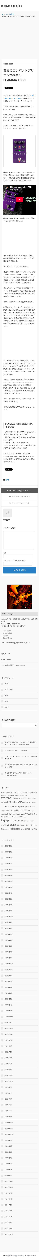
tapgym (7, 820)
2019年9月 (9, 1193)
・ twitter (4, 635)
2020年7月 (9, 1146)
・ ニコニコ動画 (6, 633)
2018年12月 (9, 1228)
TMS (6, 684)
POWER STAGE (5, 817)
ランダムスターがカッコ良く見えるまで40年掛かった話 (21, 757)
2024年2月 (9, 952)
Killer (32, 807)
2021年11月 (9, 1081)
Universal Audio (28, 821)
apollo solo (18, 792)
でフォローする (21, 497)
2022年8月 (9, 1040)
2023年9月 (9, 975)
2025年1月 (8, 911)
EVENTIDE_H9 (8, 798)
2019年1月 (8, 1222)
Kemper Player (22, 806)
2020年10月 (9, 1134)
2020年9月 (9, 1140)
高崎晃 (34, 829)
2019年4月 (9, 1211)
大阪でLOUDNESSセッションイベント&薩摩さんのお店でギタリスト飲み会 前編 (21, 743)
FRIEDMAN (25, 798)
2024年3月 (9, 946)
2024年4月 (9, 940)
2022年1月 (8, 1069)
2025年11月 (9, 869)
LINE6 (14, 810)
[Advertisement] (19, 38)
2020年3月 (9, 1164)
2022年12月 (9, 1017)
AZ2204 (34, 793)
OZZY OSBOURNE (29, 814)
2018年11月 (9, 1234)
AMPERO (9, 793)
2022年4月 (9, 1058)
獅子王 (22, 829)
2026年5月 (9, 852)
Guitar (31, 798)
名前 (4, 553)
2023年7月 (9, 987)
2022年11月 (9, 1022)
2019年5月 (9, 1205)
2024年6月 (9, 934)
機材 (7, 480)
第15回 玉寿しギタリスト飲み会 (16, 750)
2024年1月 (8, 958)
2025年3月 (9, 899)
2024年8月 (9, 928)
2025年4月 (9, 893)
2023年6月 (9, 993)
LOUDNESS (21, 810)
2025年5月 (9, 887)
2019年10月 (9, 1187)
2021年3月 (8, 1105)
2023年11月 (9, 969)
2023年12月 (9, 964)
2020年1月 (8, 1175)
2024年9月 (9, 922)
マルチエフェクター (23, 825)
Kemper (10, 806)
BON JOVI (3, 795)
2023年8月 (9, 981)
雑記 (6, 707)
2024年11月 (9, 916)
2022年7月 (8, 1046)
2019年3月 (9, 1217)
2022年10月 (9, 1028)
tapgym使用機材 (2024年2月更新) (13, 665)
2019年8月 (9, 1199)
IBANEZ (25, 802)
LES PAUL (8, 810)
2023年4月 (9, 1005)
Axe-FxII (27, 793)
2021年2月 (8, 1111)
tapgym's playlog (11, 5)
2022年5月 (9, 1052)
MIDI (9, 813)
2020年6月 (9, 1152)
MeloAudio (4, 814)
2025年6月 (9, 881)
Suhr (25, 817)
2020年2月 (9, 1170)
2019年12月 (9, 1181)
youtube (11, 824)
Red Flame (12, 817)
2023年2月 (9, 1011)
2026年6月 (9, 846)
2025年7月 (9, 875)
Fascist (17, 798)
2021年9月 (8, 1087)
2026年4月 (9, 858)
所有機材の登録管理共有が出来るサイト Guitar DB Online (19, 774)
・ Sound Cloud (6, 638)
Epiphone (23, 795)
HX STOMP (14, 802)
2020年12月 (9, 1122)
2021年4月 (8, 1099)
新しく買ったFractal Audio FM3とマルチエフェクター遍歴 (21, 766)
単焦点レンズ (6, 829)
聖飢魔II (28, 829)
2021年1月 (8, 1117)
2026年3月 (9, 863)
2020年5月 (9, 1158)
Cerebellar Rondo (13, 795)
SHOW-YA (19, 817)
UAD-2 (19, 821)
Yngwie (3, 825)
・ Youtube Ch (6, 631)
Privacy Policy (6, 659)
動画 (6, 695)
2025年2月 (9, 905)
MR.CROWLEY (16, 814)
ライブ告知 (9, 689)
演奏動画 (15, 828)
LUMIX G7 (30, 810)
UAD (14, 821)
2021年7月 (8, 1093)
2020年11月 (9, 1128)
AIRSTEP (3, 793)
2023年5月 (9, 999)
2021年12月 (9, 1075)
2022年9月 (9, 1034)
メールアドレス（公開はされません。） (14, 560)
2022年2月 (8, 1064)
